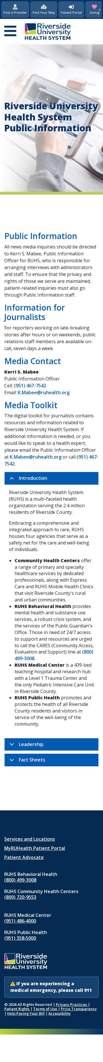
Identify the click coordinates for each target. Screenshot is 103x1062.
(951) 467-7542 (30, 385)
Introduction (33, 478)
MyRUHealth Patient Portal (34, 848)
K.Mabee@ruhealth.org (44, 392)
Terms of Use (45, 1008)
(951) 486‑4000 (20, 921)
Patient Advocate (24, 857)
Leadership (31, 744)
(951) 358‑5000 (20, 938)
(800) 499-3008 (20, 880)
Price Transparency (79, 1008)
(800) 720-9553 (20, 897)
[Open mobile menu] (10, 31)
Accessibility (59, 1013)
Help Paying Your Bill (26, 1013)
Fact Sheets (32, 760)
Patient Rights (17, 1008)
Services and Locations (29, 839)
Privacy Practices (72, 1004)
